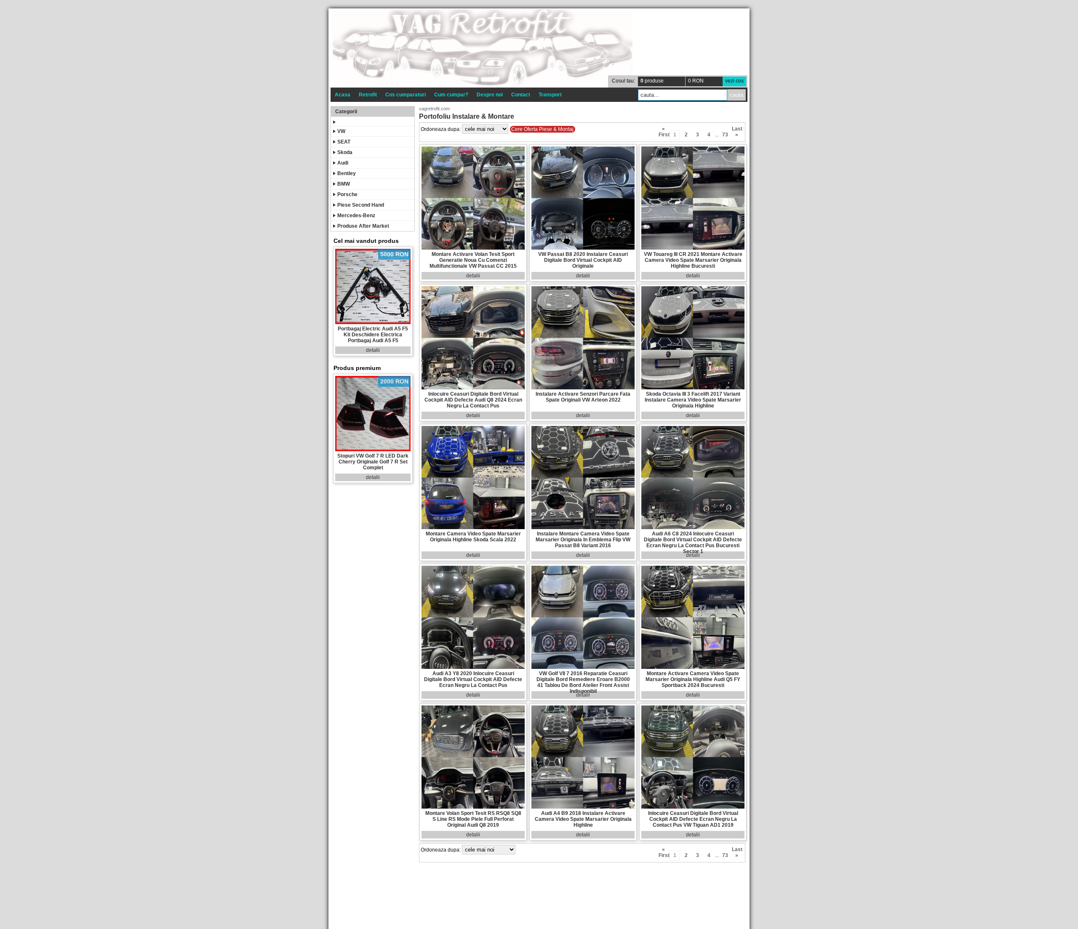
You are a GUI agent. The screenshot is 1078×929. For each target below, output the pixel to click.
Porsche (347, 194)
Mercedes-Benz (356, 215)
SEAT (343, 142)
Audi (342, 163)
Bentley (346, 173)
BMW (343, 184)
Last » (737, 130)
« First (663, 130)
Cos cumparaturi (405, 95)
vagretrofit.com (434, 108)
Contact (520, 95)
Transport (550, 95)
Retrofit (368, 95)
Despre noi (490, 95)
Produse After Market (363, 226)
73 (725, 135)
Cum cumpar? (451, 95)
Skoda (344, 152)
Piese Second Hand (360, 205)
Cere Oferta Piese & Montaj (542, 129)
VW (341, 131)
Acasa (342, 95)
